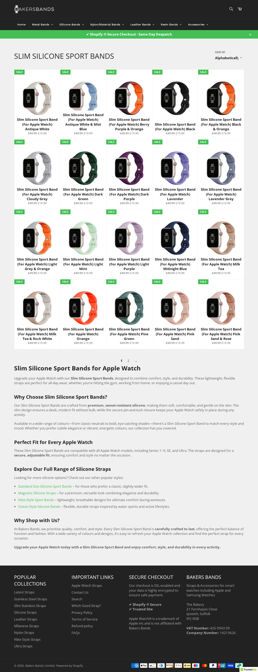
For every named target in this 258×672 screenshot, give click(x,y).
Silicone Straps (25, 612)
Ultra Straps (23, 646)
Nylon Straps (24, 632)
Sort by (220, 52)
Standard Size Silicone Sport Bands (45, 486)
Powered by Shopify (69, 666)
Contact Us (80, 592)
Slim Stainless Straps (30, 605)
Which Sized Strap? (86, 605)
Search (77, 599)
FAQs (76, 632)
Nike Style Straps (27, 639)
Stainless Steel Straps (30, 599)
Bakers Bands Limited (40, 666)
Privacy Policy (82, 612)
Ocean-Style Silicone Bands (39, 506)
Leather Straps (25, 619)
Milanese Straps (26, 626)
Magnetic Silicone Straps (37, 493)
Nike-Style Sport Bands (36, 499)
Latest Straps (24, 592)
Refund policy (82, 626)
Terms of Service (85, 619)
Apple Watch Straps (87, 585)
